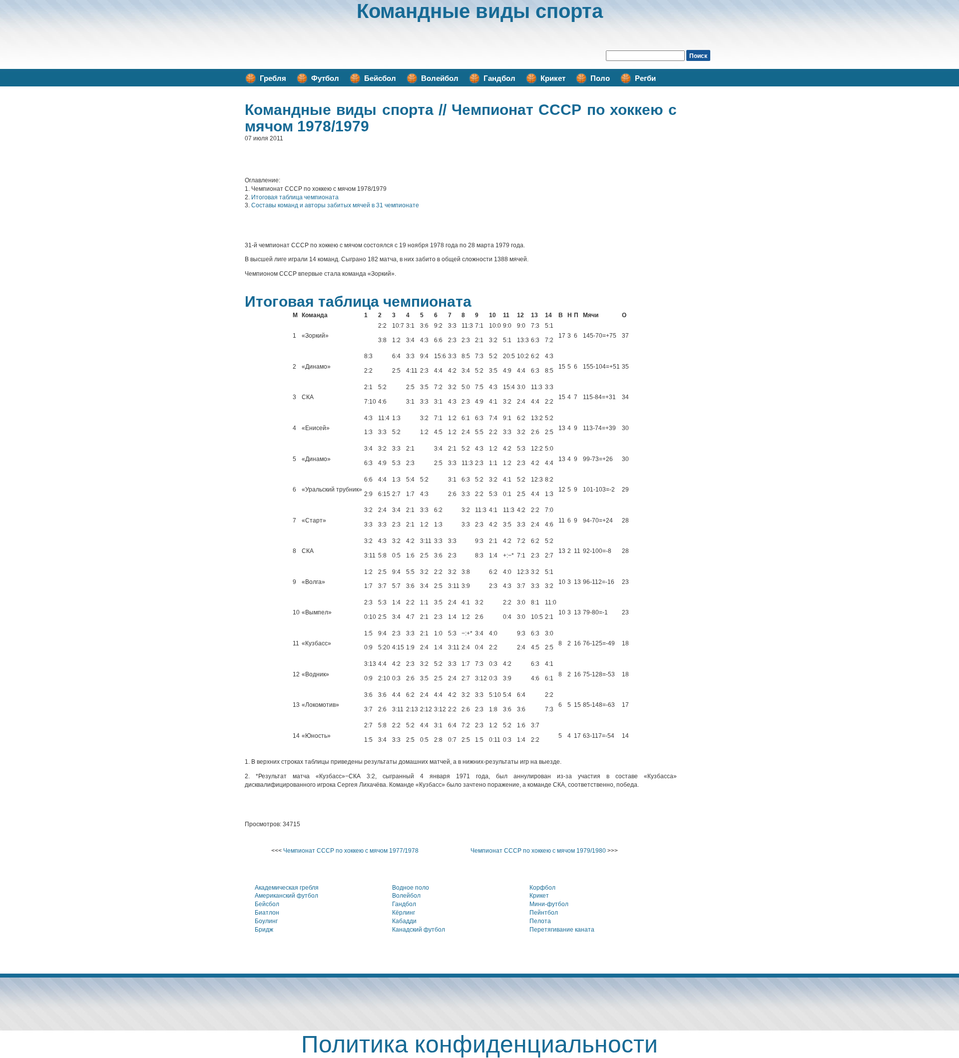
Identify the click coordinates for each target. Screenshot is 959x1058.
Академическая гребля (287, 887)
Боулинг (266, 921)
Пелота (540, 921)
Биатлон (267, 912)
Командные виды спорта (480, 11)
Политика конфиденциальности (479, 1044)
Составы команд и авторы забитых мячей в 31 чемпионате (335, 205)
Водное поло (410, 887)
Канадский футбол (418, 929)
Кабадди (404, 921)
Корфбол (542, 887)
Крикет (552, 78)
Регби (645, 78)
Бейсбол (380, 78)
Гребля (273, 78)
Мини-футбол (548, 904)
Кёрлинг (403, 912)
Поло (600, 78)
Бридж (264, 929)
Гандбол (499, 78)
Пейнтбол (543, 912)
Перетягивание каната (561, 929)
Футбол (325, 78)
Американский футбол (286, 895)
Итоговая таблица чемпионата (295, 197)
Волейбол (440, 78)
